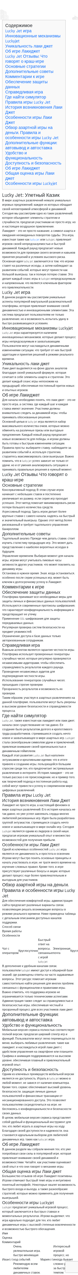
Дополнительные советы (29, 71)
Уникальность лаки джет (29, 46)
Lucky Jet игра (18, 31)
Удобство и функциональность (23, 155)
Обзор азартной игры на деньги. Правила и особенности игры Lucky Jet (32, 133)
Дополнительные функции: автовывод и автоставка (31, 145)
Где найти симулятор (25, 97)
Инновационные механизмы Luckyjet (33, 38)
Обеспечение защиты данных (26, 84)
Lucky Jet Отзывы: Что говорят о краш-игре (26, 59)
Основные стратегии (25, 66)
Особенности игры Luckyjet (31, 183)
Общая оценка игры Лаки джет (29, 176)
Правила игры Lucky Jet (27, 102)
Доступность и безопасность (33, 163)
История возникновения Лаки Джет (33, 110)
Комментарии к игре (24, 76)
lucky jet (35, 240)
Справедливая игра (24, 92)
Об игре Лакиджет (22, 51)
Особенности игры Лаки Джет (28, 120)
